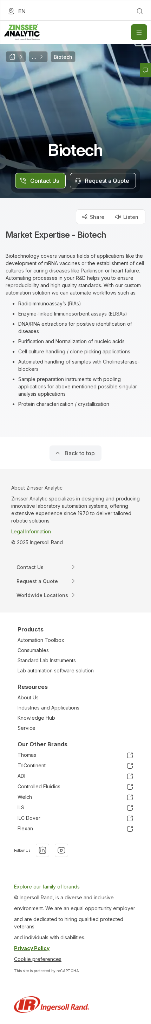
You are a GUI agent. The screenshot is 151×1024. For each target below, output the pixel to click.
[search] (140, 11)
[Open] (139, 32)
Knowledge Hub (36, 718)
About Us (28, 697)
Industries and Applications (48, 708)
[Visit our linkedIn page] (42, 850)
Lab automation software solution (56, 670)
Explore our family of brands (47, 887)
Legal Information (31, 531)
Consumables (33, 650)
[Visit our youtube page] (61, 850)
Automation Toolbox (41, 640)
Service (26, 728)
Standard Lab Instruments (47, 660)
